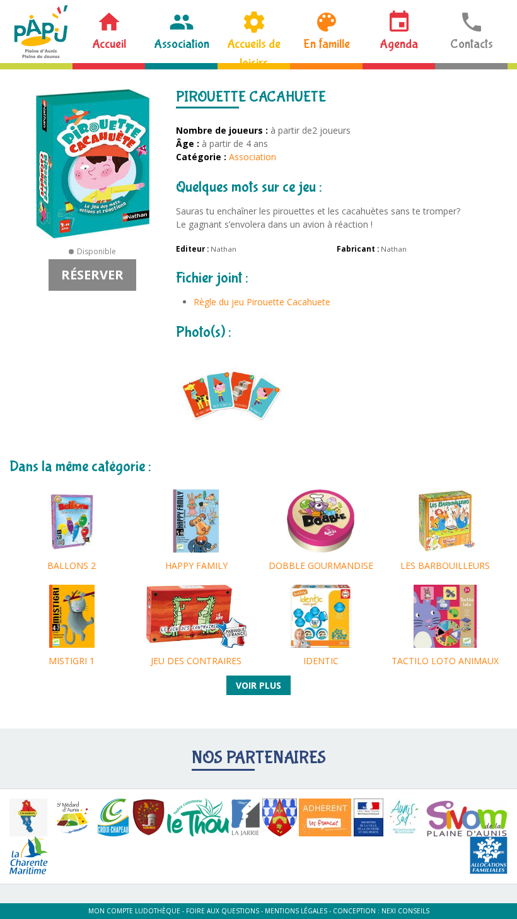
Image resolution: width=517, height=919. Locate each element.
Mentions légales (296, 910)
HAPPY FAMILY (196, 565)
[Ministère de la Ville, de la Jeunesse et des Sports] (368, 817)
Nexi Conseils (405, 910)
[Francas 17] (325, 817)
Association (181, 44)
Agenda (399, 44)
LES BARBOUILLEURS (445, 565)
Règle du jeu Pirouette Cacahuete (262, 302)
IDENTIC (321, 661)
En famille (326, 44)
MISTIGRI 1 (72, 661)
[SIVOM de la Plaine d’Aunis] (466, 817)
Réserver (92, 274)
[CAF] (489, 855)
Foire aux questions (222, 910)
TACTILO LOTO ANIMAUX (445, 661)
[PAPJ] (41, 31)
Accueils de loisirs (254, 50)
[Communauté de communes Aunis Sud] (404, 817)
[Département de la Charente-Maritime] (28, 855)
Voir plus (258, 685)
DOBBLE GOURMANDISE (321, 565)
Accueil (109, 44)
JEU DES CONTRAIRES (196, 661)
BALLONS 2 (71, 565)
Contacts (471, 44)
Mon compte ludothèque (134, 910)
